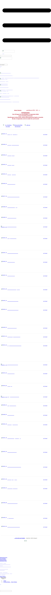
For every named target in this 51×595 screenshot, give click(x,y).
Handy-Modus (3, 576)
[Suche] (13, 55)
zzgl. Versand (45, 134)
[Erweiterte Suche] (9, 64)
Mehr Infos (46, 137)
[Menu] (26, 49)
